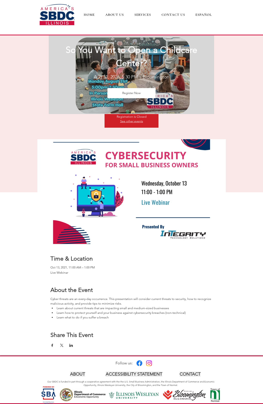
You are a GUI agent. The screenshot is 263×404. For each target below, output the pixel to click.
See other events (131, 121)
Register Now (131, 93)
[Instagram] (149, 363)
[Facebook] (139, 363)
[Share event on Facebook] (52, 345)
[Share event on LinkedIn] (71, 345)
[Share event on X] (62, 345)
